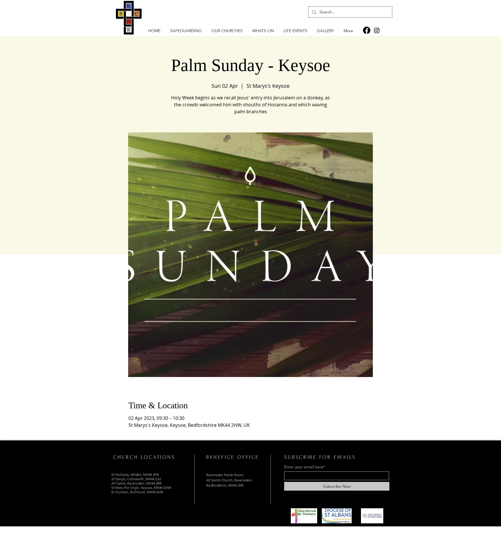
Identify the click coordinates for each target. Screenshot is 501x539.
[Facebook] (366, 30)
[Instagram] (376, 30)
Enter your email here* (304, 467)
